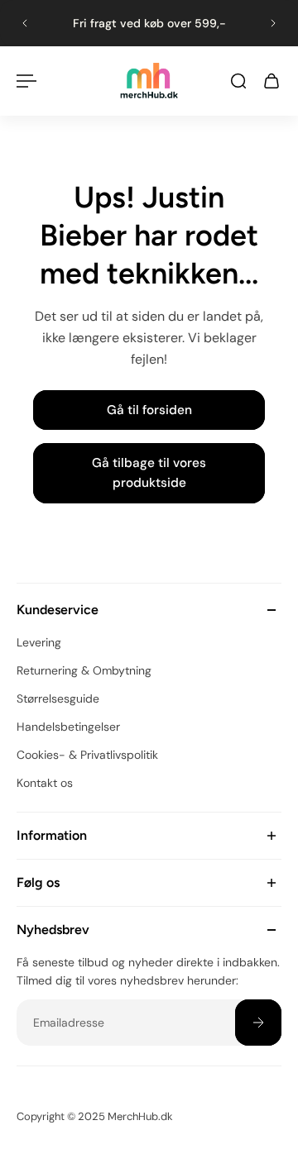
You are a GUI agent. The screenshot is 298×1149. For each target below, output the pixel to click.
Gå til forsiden (149, 410)
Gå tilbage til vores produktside (149, 473)
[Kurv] (271, 81)
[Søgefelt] (238, 81)
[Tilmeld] (258, 1022)
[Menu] (26, 81)
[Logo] (149, 80)
